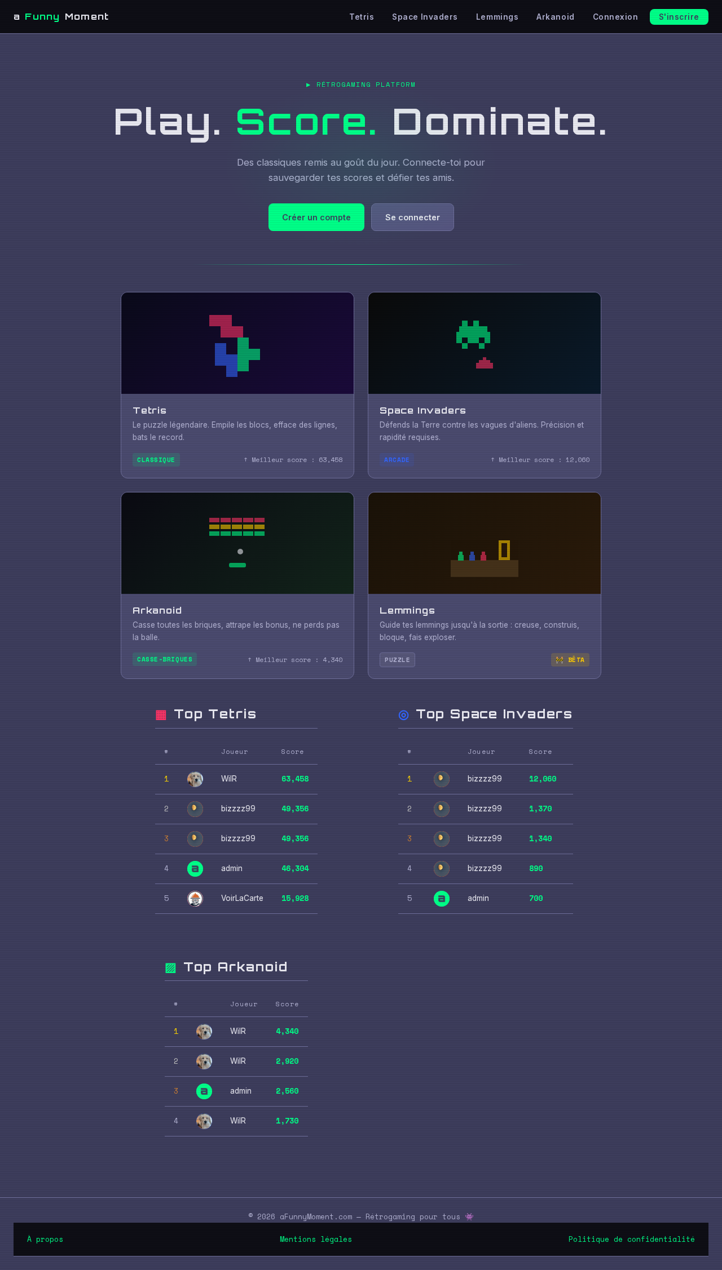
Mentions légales (316, 1239)
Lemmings (497, 16)
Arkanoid (555, 16)
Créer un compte (316, 217)
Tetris (361, 16)
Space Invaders (425, 16)
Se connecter (412, 217)
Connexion (616, 16)
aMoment (61, 16)
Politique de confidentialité (632, 1239)
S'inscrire (679, 16)
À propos (45, 1239)
